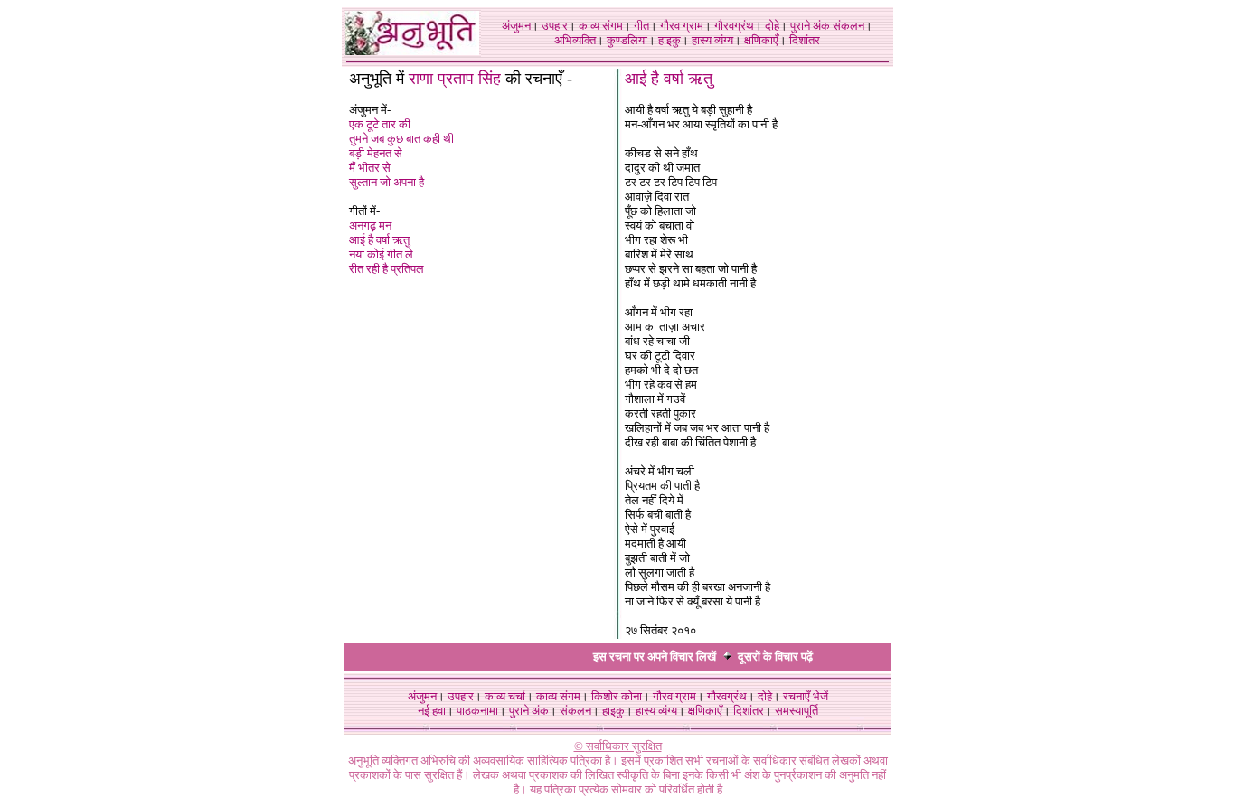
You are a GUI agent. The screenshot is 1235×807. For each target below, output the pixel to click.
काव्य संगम (601, 26)
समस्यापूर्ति (796, 711)
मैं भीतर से (370, 167)
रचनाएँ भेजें (805, 696)
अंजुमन (516, 26)
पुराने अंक (810, 26)
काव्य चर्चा (505, 696)
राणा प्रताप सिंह (455, 79)
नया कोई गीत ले (381, 254)
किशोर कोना (616, 696)
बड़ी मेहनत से (375, 153)
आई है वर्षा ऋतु (379, 240)
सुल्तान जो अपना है (386, 182)
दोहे (772, 26)
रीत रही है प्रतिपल (386, 269)
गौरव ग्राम (681, 26)
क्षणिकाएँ (761, 40)
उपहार (555, 26)
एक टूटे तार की (379, 124)
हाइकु (669, 40)
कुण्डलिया (627, 40)
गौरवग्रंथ (734, 26)
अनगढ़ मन (370, 225)
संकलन (848, 26)
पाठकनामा (477, 711)
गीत (641, 26)
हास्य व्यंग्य (712, 40)
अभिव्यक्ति (575, 40)
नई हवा (432, 711)
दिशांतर (804, 40)
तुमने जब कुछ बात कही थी (401, 138)
